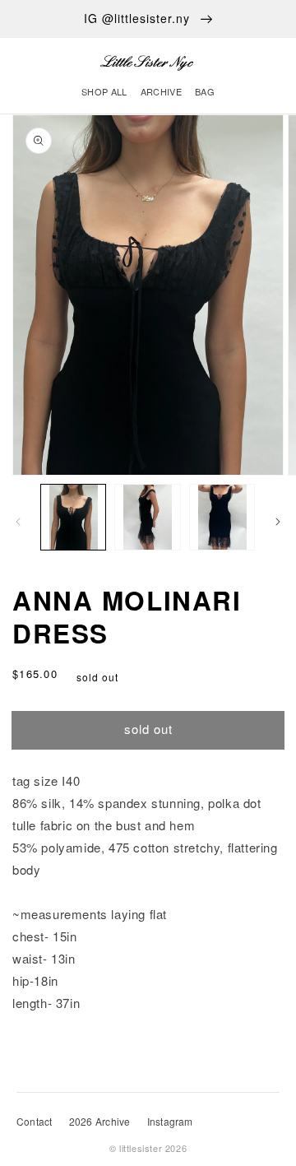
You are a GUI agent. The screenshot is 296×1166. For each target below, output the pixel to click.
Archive (161, 91)
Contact (34, 1121)
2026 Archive (100, 1121)
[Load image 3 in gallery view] (222, 517)
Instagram (170, 1121)
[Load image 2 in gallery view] (147, 517)
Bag (205, 91)
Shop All (104, 91)
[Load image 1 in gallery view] (73, 517)
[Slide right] (278, 522)
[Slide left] (18, 522)
